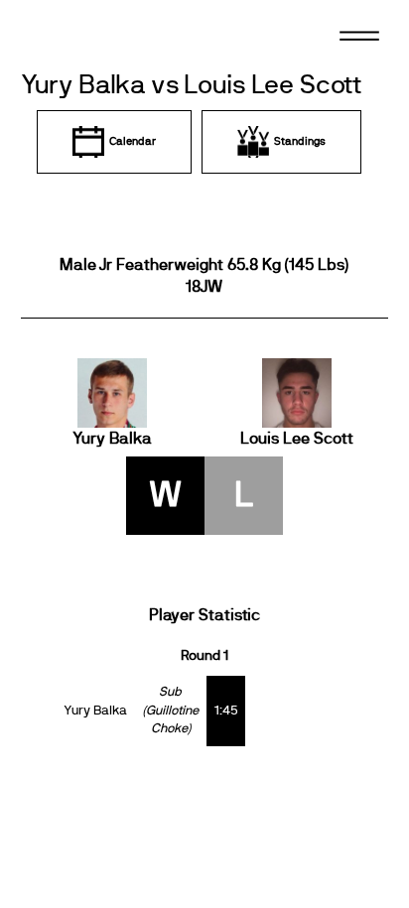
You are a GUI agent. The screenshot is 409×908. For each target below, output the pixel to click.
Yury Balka (112, 439)
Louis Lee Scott (296, 439)
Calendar (132, 141)
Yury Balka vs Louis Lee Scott (191, 85)
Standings (300, 141)
